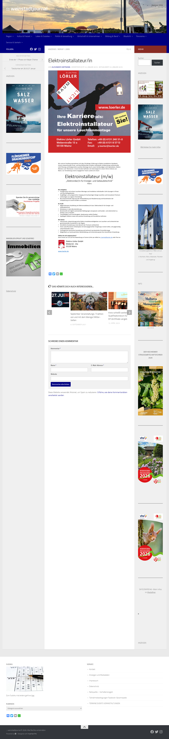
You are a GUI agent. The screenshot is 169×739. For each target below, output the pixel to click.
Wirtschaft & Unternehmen (88, 36)
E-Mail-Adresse (97, 365)
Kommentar (56, 349)
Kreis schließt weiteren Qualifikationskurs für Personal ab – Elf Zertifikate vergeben (124, 315)
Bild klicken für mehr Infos (150, 147)
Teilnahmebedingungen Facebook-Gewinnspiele (108, 698)
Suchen (141, 58)
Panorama (140, 36)
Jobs (67, 49)
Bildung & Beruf (111, 36)
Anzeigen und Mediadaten (99, 675)
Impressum (93, 681)
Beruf (61, 49)
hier (32, 695)
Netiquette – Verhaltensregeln (101, 692)
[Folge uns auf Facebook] (31, 49)
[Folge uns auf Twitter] (35, 49)
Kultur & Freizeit (23, 36)
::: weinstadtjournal (27, 9)
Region (9, 36)
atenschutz (11, 291)
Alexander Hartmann (61, 67)
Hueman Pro (32, 734)
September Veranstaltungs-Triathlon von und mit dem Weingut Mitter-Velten (87, 317)
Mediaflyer (151, 592)
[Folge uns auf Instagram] (39, 49)
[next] (129, 312)
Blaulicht (127, 36)
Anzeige (52, 49)
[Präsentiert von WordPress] (15, 734)
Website (54, 374)
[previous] (49, 312)
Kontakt (92, 669)
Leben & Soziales (43, 36)
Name (53, 365)
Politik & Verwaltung (63, 36)
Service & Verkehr (13, 42)
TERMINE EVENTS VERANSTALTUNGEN (104, 703)
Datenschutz (94, 686)
